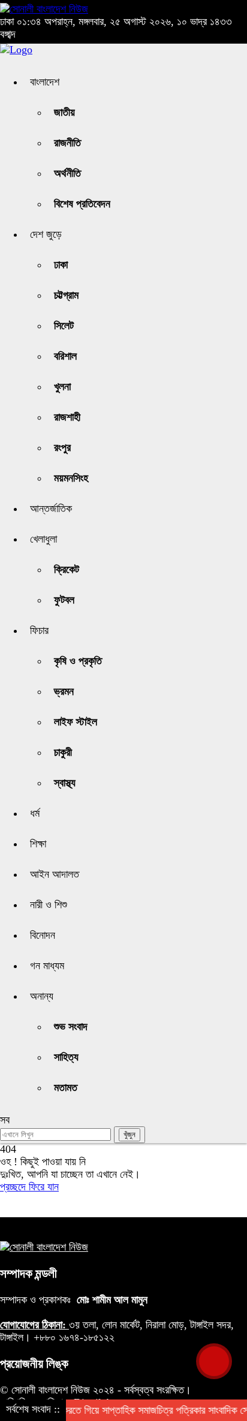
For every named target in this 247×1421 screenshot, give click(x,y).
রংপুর (62, 448)
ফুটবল (64, 600)
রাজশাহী (67, 417)
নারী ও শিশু (48, 905)
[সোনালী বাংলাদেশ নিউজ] (44, 9)
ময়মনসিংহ (71, 478)
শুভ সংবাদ (71, 1027)
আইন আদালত (54, 874)
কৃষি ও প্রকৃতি (78, 661)
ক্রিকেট (66, 569)
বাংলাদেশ (44, 82)
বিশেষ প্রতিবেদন (82, 204)
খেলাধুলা (43, 539)
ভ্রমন (64, 691)
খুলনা (62, 387)
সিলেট (64, 326)
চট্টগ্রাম (66, 295)
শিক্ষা (38, 844)
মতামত (65, 1088)
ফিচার (39, 630)
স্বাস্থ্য (65, 783)
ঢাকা (61, 265)
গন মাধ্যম (47, 966)
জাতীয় (64, 112)
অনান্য (41, 996)
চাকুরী (63, 752)
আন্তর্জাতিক (51, 508)
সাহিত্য (66, 1057)
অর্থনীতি (67, 173)
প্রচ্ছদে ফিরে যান (29, 1187)
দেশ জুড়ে (46, 234)
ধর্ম (35, 813)
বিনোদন (42, 935)
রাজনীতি (67, 143)
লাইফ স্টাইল (75, 722)
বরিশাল (65, 356)
